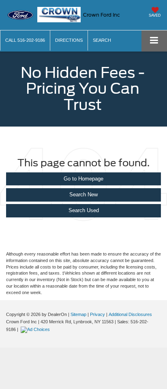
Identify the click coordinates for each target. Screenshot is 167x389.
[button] (25, 40)
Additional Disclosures (130, 314)
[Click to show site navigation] (154, 40)
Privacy (97, 314)
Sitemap (78, 314)
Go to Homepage (83, 179)
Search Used (84, 210)
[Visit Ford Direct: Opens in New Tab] (36, 329)
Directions (69, 40)
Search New (83, 194)
